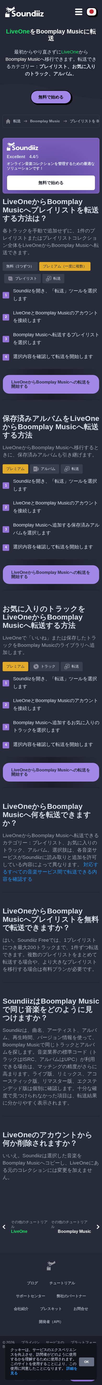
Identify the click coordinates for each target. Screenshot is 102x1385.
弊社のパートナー (71, 1296)
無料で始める (51, 97)
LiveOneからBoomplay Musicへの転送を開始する (50, 384)
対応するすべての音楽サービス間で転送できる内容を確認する (50, 872)
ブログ (32, 1283)
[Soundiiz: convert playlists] (51, 1266)
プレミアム (15, 469)
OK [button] (86, 1362)
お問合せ (80, 1309)
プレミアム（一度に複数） (65, 266)
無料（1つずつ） (20, 266)
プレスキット (51, 1309)
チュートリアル (62, 1283)
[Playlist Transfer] (24, 11)
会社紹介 (21, 1309)
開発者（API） (51, 1322)
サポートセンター (30, 1296)
